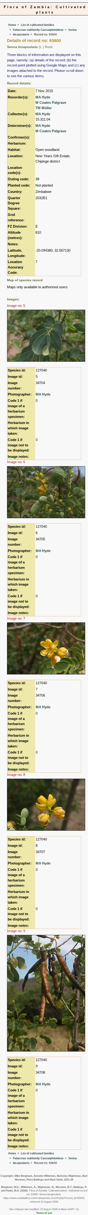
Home (12, 25)
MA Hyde (42, 97)
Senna (72, 29)
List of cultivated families (37, 25)
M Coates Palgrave (50, 102)
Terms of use (44, 1213)
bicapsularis (21, 34)
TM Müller (43, 108)
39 (37, 179)
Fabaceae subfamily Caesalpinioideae (38, 29)
